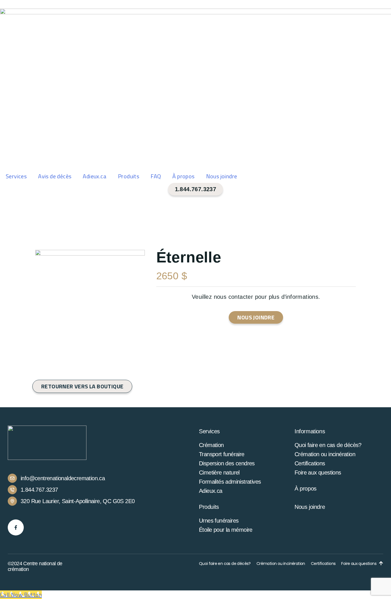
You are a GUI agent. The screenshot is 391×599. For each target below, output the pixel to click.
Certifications (310, 463)
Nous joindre (221, 176)
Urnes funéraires (218, 520)
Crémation (211, 445)
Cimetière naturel (219, 472)
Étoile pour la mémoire (225, 530)
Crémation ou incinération (325, 454)
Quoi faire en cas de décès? (328, 445)
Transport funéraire (221, 454)
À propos (183, 176)
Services (16, 176)
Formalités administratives (230, 482)
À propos (306, 488)
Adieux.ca (94, 176)
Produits (128, 176)
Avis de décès (54, 176)
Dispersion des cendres (227, 463)
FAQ (156, 176)
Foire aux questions (318, 472)
